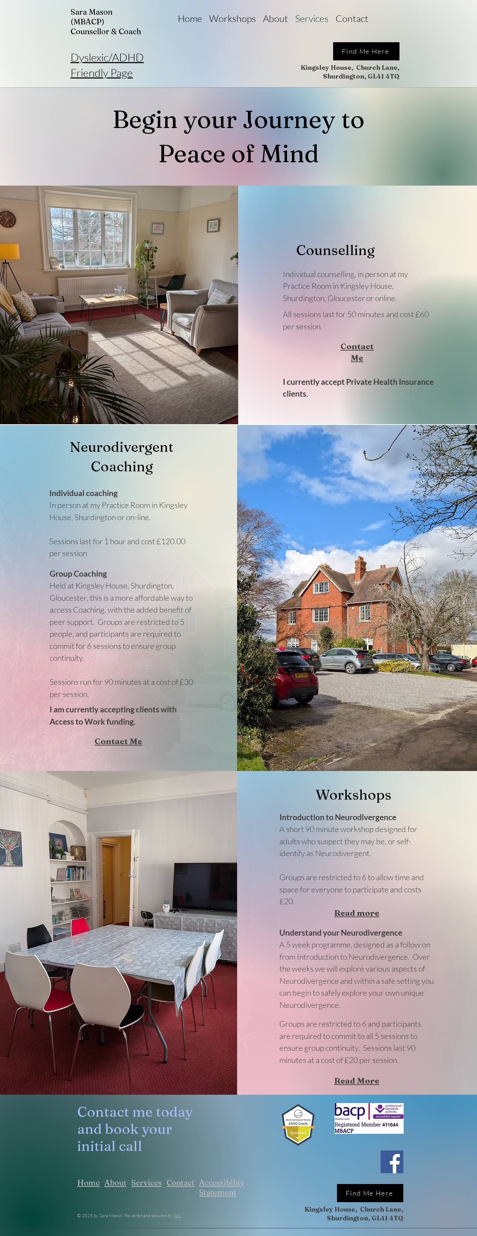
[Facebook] (392, 1162)
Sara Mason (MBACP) (91, 17)
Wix (177, 1215)
